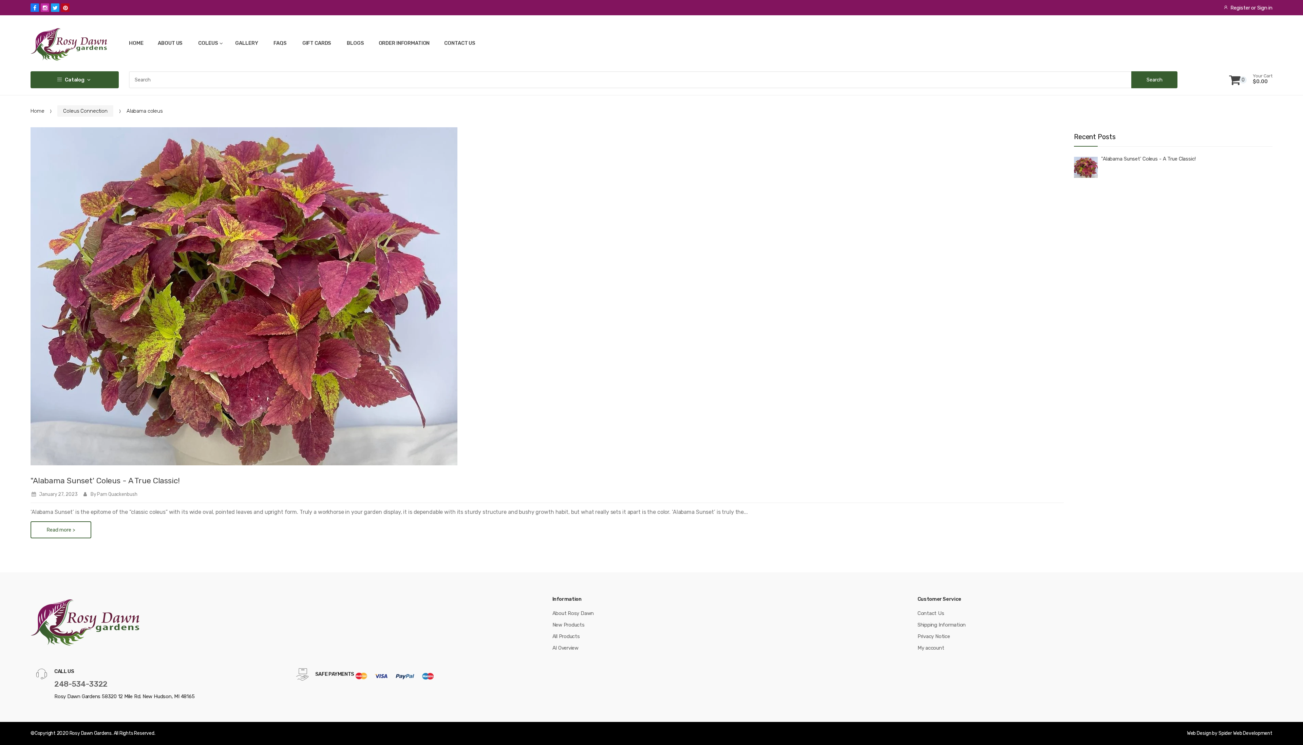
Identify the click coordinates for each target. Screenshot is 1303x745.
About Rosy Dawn (573, 613)
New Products (568, 625)
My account (931, 648)
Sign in (1264, 8)
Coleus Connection (85, 111)
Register (1240, 8)
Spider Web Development (1245, 733)
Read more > (60, 530)
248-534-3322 (81, 684)
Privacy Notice (934, 636)
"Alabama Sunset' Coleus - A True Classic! (105, 480)
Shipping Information (942, 625)
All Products (566, 636)
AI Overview (565, 648)
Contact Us (931, 613)
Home (37, 111)
